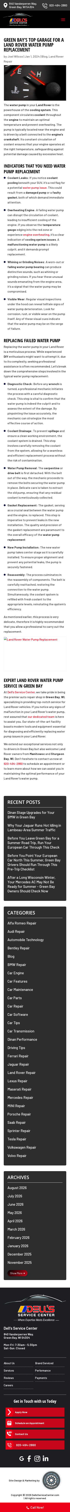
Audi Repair (16, 931)
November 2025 (19, 1262)
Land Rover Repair (21, 1072)
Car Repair (15, 1006)
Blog (44, 56)
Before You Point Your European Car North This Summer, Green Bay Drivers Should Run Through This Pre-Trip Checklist (33, 862)
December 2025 (19, 1254)
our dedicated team (41, 716)
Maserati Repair (19, 1089)
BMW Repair (16, 964)
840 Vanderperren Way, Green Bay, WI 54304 (18, 1336)
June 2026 (15, 1204)
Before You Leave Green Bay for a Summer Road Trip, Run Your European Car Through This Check (33, 842)
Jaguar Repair (18, 1064)
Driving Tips (16, 1047)
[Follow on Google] (21, 1458)
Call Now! (37, 1507)
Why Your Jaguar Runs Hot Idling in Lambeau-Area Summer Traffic (34, 827)
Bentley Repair (18, 948)
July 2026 (14, 1196)
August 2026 (17, 1187)
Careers (8, 1385)
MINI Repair (16, 1106)
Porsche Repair (19, 1114)
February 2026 (18, 1237)
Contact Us (21, 1434)
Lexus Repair (17, 1081)
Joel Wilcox (15, 56)
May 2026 (14, 1212)
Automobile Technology (25, 939)
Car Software (17, 1014)
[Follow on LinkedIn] (45, 1458)
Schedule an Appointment (29, 1423)
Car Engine (15, 973)
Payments (41, 1378)
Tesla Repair (16, 1139)
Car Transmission (20, 1031)
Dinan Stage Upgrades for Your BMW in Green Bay (31, 814)
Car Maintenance (20, 989)
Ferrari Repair (18, 1056)
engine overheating (36, 234)
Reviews (9, 1378)
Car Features (17, 981)
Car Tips (13, 1023)
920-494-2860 (13, 763)
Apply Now (21, 1412)
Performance (43, 1370)
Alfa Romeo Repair (21, 923)
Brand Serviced (44, 1363)
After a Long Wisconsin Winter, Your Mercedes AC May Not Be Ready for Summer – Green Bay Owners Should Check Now (31, 884)
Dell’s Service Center (21, 692)
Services (9, 1370)
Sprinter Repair (18, 1130)
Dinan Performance (22, 1039)
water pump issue (35, 187)
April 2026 (15, 1221)
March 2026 (16, 1229)
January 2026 (17, 1246)
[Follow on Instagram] (37, 1458)
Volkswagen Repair (21, 1147)
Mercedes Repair (20, 1097)
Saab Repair (16, 1122)
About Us (9, 1363)
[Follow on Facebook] (29, 1458)
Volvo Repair (17, 1155)
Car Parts (14, 998)
